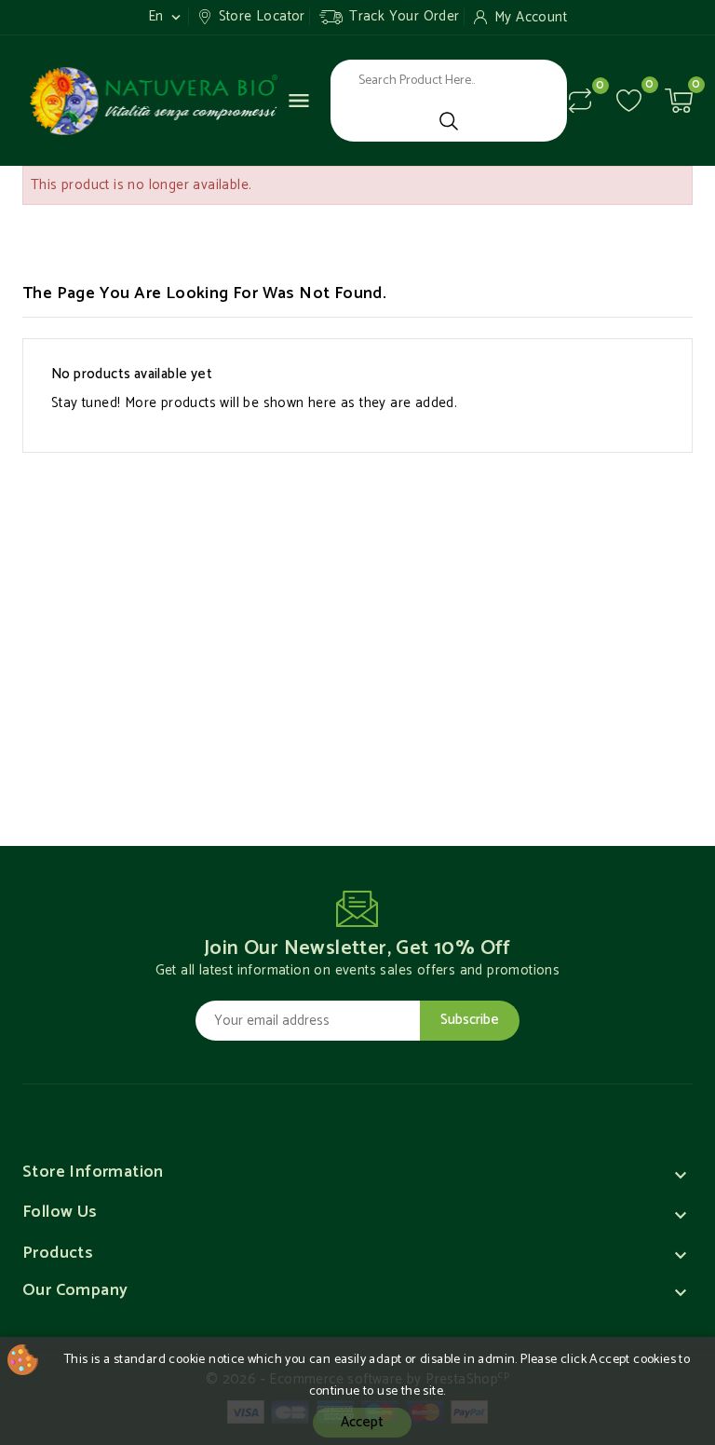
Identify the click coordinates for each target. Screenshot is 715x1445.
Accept (362, 1422)
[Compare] (580, 101)
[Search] (448, 121)
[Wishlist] (628, 100)
